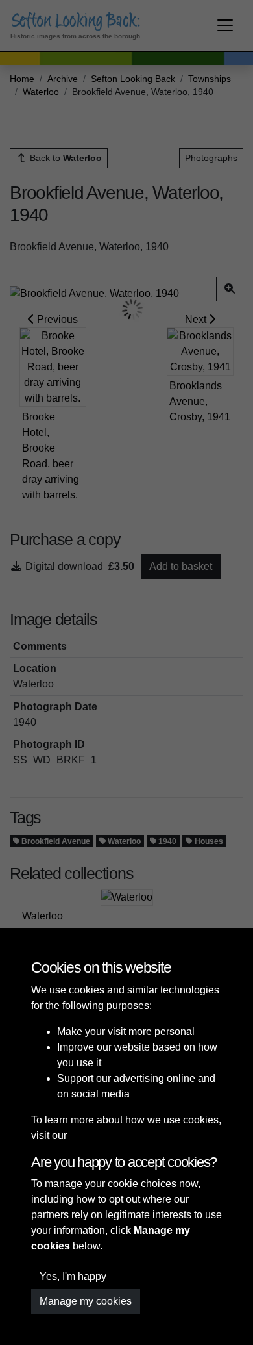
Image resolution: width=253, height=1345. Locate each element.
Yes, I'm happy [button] (73, 1276)
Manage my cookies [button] (86, 1301)
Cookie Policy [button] (101, 1135)
